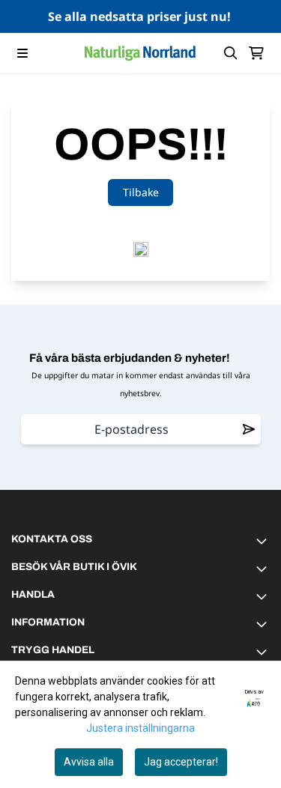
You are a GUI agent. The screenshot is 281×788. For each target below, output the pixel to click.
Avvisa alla (89, 762)
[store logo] (140, 53)
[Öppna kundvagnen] (256, 53)
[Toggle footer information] (264, 541)
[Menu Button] (22, 53)
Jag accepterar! (181, 762)
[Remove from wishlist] (249, 429)
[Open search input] (231, 53)
